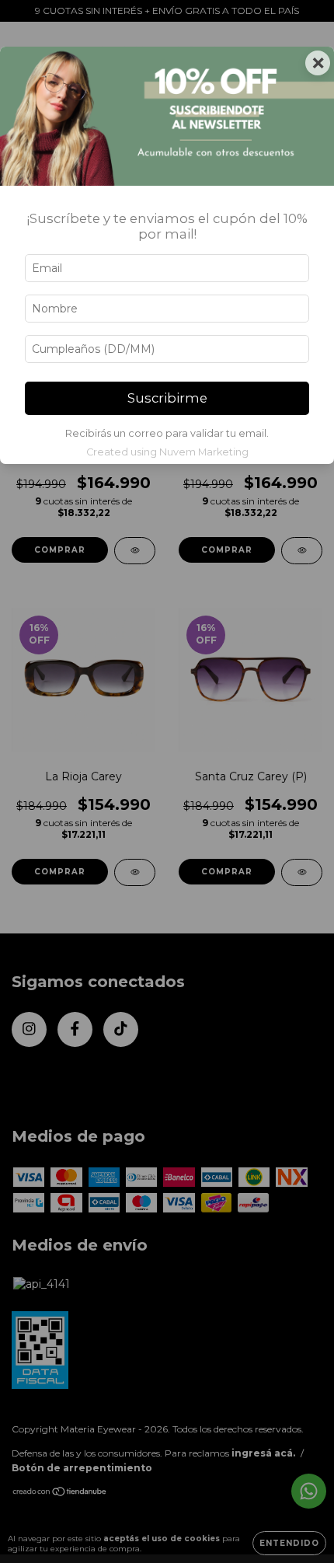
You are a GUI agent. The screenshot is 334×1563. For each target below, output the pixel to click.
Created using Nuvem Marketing (167, 452)
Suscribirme (167, 398)
